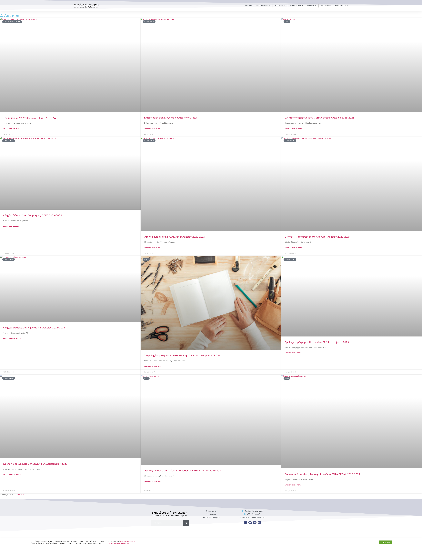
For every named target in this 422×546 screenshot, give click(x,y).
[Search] (186, 523)
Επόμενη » (21, 495)
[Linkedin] (254, 522)
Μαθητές (310, 5)
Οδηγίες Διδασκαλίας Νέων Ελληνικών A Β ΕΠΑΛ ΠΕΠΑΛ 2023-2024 (183, 470)
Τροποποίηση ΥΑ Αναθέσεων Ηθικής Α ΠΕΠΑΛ (29, 118)
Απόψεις (248, 5)
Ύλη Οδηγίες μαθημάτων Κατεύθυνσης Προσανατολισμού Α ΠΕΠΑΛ (182, 355)
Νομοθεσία (279, 5)
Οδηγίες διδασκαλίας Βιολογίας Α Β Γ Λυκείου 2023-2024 (317, 236)
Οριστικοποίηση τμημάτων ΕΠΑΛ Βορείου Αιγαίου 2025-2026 (319, 117)
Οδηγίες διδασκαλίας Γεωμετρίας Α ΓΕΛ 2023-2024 (32, 215)
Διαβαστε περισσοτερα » (12, 129)
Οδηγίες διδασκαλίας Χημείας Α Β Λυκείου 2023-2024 (34, 327)
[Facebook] (245, 522)
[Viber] (259, 522)
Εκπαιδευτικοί (295, 5)
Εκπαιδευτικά (340, 5)
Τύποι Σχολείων (262, 5)
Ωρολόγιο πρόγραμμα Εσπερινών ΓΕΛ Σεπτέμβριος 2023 (35, 463)
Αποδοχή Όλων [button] (385, 542)
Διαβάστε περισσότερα (128, 541)
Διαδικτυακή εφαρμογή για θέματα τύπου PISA (170, 117)
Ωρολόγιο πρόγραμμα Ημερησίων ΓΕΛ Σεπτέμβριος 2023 (317, 342)
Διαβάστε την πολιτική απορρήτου (116, 543)
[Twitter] (250, 522)
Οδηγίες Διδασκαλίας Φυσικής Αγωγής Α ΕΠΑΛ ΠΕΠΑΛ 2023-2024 (322, 474)
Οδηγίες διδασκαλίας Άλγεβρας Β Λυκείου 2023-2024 (174, 236)
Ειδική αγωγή (326, 5)
